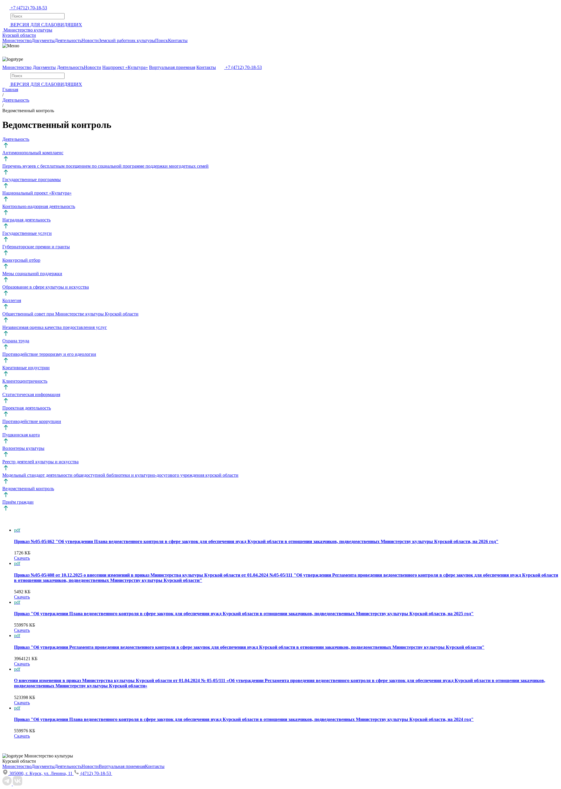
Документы (43, 40)
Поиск (161, 40)
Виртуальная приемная (172, 67)
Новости (90, 40)
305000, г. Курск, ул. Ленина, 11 (41, 773)
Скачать (22, 558)
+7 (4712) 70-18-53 (29, 7)
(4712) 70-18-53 (96, 773)
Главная (10, 89)
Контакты (178, 40)
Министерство (17, 40)
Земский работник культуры (127, 40)
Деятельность (68, 40)
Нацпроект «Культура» (125, 67)
